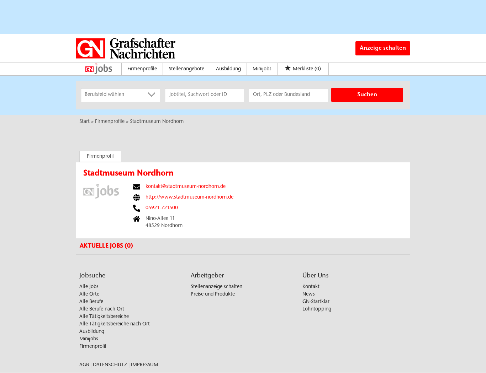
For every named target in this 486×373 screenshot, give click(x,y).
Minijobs (262, 69)
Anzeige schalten (383, 48)
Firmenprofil (100, 156)
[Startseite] (100, 68)
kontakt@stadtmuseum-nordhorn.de (186, 187)
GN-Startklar (315, 301)
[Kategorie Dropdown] (153, 95)
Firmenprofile (142, 69)
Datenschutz (110, 365)
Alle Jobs (89, 287)
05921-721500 (162, 208)
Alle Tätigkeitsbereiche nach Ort (114, 324)
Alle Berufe (91, 301)
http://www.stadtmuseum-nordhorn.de (189, 197)
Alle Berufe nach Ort (101, 309)
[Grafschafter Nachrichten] (125, 48)
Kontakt (310, 287)
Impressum (144, 365)
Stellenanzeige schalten (216, 287)
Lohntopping (316, 309)
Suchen (367, 95)
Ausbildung (228, 69)
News (308, 294)
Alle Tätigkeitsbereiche (104, 316)
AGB (84, 365)
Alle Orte (89, 294)
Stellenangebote (186, 69)
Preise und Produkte (213, 294)
